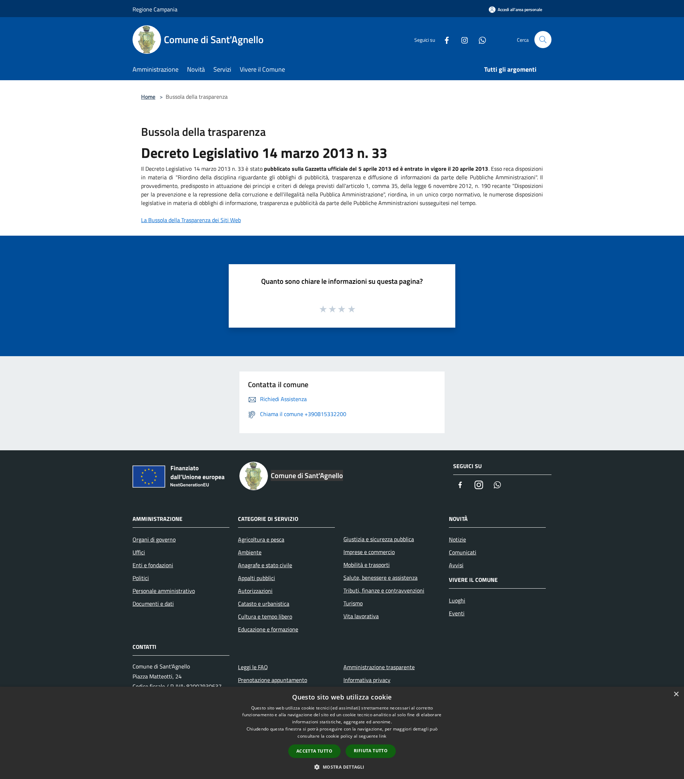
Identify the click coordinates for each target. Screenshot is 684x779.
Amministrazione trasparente (379, 667)
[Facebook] (444, 39)
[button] (342, 766)
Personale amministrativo (164, 590)
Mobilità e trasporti (366, 564)
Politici (141, 578)
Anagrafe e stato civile (265, 565)
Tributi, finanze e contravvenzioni (383, 590)
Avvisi (456, 565)
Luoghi (457, 600)
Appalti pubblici (256, 578)
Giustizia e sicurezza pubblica (378, 539)
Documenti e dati (153, 603)
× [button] (676, 694)
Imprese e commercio (369, 552)
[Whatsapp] (479, 39)
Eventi (457, 613)
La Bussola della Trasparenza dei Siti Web (191, 220)
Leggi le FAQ (253, 667)
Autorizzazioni (255, 590)
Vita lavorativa (361, 616)
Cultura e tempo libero (265, 616)
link (382, 736)
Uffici (139, 552)
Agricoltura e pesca (261, 539)
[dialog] (342, 733)
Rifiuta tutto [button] (371, 751)
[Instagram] (462, 39)
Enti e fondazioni (153, 565)
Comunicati (462, 552)
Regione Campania (155, 9)
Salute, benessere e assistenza (380, 577)
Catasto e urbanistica (263, 603)
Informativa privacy (366, 680)
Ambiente (249, 552)
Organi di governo (154, 539)
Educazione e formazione (268, 629)
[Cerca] (542, 39)
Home (148, 96)
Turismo (353, 603)
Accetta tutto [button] (314, 751)
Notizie (457, 539)
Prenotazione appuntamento (272, 680)
